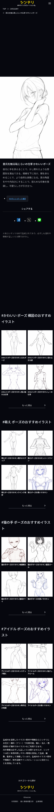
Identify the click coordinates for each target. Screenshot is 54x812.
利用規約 (14, 801)
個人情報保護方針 (27, 801)
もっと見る (27, 405)
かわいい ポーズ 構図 (18, 198)
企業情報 (39, 801)
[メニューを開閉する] (49, 3)
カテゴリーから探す (27, 780)
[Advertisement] (27, 45)
